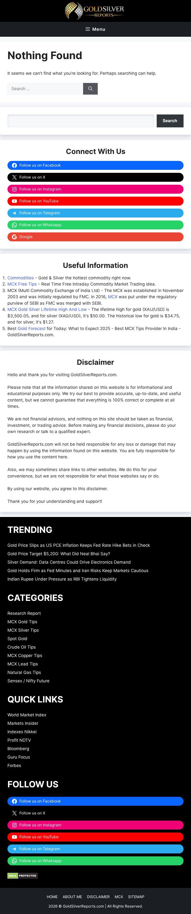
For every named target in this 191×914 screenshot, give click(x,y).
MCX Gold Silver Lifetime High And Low (47, 309)
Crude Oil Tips (21, 647)
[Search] (90, 89)
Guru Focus (18, 757)
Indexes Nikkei (22, 731)
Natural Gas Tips (24, 672)
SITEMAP (136, 896)
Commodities (20, 277)
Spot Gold (17, 638)
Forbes (14, 765)
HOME (52, 896)
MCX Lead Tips (22, 663)
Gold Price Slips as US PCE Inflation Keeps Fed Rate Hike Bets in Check (78, 545)
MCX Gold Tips (22, 621)
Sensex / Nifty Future (28, 680)
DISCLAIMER (98, 896)
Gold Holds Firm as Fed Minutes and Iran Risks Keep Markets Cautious (77, 570)
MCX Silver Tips (23, 630)
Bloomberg (18, 748)
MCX (112, 296)
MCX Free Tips (22, 284)
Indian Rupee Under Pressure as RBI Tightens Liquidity (62, 579)
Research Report (24, 613)
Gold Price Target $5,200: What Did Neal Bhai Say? (58, 553)
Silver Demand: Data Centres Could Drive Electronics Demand (69, 562)
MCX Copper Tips (24, 655)
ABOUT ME (72, 896)
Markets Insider (22, 723)
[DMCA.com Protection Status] (22, 877)
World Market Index (26, 714)
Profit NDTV (19, 740)
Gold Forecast (32, 328)
